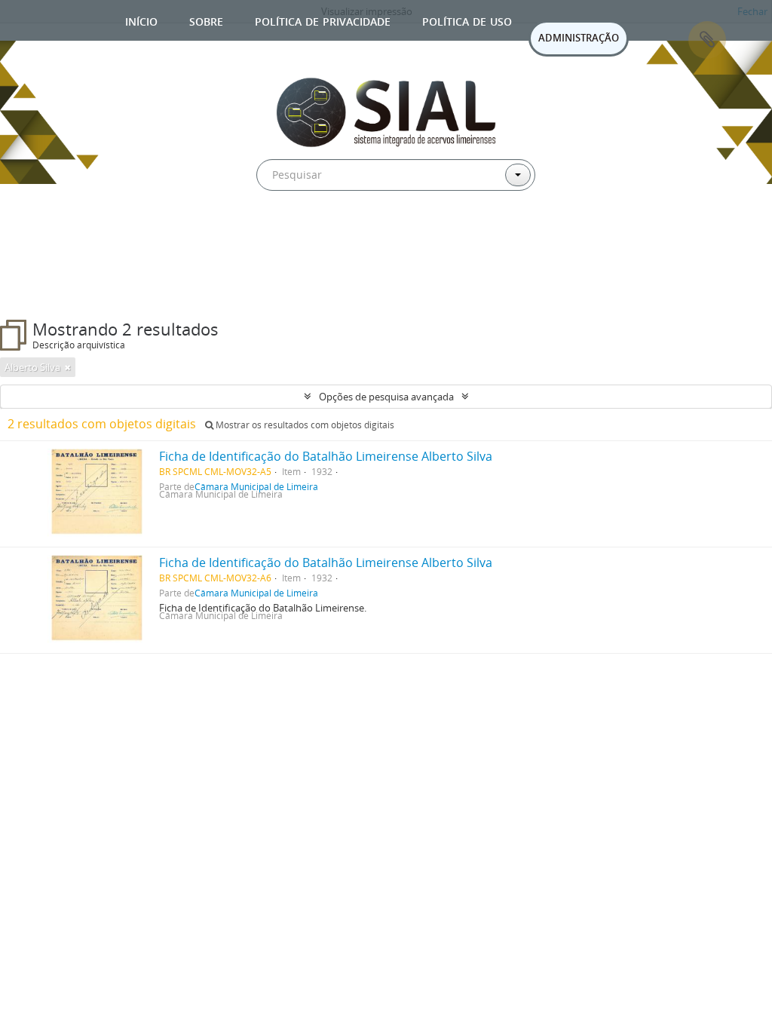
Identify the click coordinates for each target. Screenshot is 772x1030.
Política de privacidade (323, 20)
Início (141, 20)
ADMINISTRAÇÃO (578, 37)
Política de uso (467, 20)
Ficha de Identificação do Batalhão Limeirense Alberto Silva (325, 456)
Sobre (206, 20)
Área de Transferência (707, 40)
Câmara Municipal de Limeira (256, 593)
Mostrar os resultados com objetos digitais (303, 424)
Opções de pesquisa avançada (386, 396)
